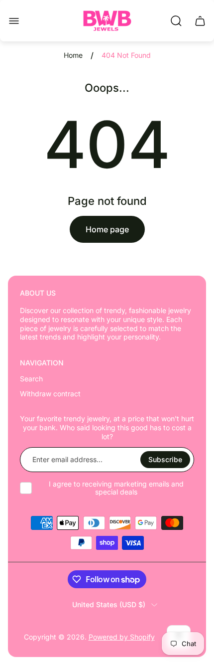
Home (73, 55)
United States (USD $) (108, 604)
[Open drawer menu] (13, 20)
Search (31, 378)
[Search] (176, 21)
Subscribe (165, 459)
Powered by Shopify (122, 637)
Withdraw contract (50, 393)
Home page (107, 229)
